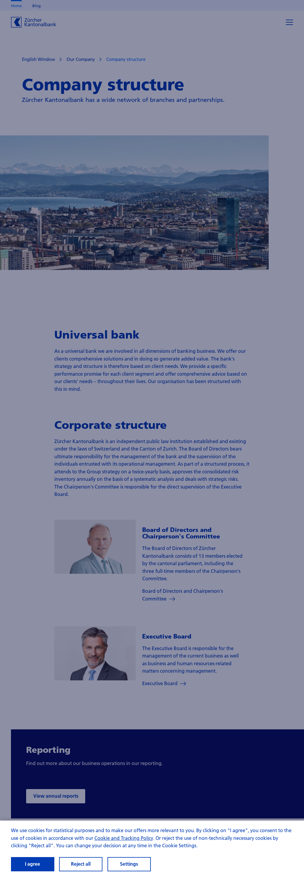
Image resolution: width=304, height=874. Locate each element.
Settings (129, 864)
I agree (32, 864)
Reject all (81, 864)
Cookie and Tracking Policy (123, 838)
